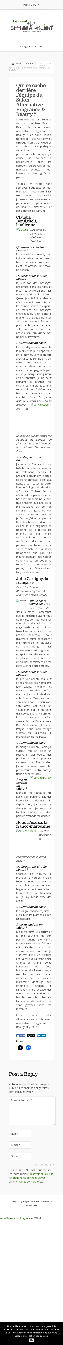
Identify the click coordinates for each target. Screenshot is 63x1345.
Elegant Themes (31, 1201)
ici (36, 1027)
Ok (31, 1340)
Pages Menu (29, 4)
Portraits (30, 63)
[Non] (59, 1333)
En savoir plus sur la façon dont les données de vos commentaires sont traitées (31, 1177)
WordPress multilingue (14, 1218)
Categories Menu (29, 46)
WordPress (31, 1205)
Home (18, 63)
